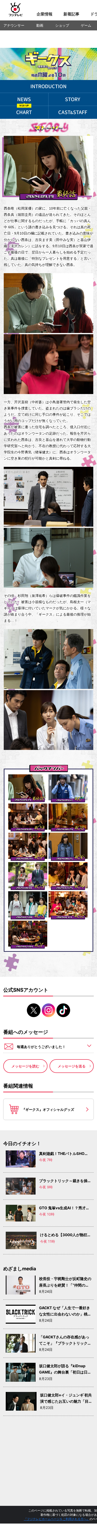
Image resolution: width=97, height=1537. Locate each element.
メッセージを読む (25, 1066)
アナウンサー (13, 25)
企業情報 (44, 13)
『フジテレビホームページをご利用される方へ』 (57, 1519)
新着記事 (71, 13)
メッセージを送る (72, 1066)
